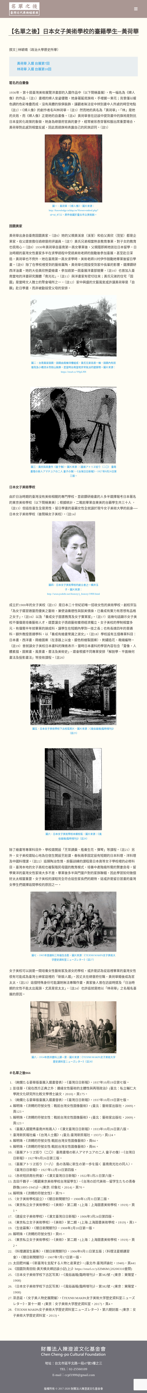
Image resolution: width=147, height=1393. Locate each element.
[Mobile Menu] (136, 9)
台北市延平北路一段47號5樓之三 (78, 1363)
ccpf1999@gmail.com (80, 1375)
